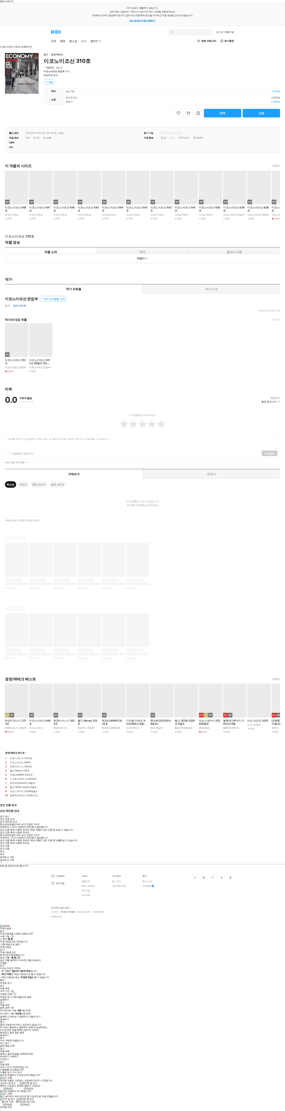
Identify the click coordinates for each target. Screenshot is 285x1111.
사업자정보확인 (98, 912)
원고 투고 (116, 881)
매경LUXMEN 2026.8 (112, 722)
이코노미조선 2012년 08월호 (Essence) (39, 362)
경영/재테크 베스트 (15, 752)
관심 (50, 82)
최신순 (11, 484)
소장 (261, 113)
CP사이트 (86, 890)
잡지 (46, 54)
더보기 (276, 165)
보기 (2, 1043)
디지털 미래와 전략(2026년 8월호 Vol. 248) (136, 722)
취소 (2, 851)
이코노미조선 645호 (88, 209)
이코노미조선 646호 (64, 209)
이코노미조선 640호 (209, 209)
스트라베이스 (133, 727)
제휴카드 (85, 881)
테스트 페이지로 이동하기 (142, 20)
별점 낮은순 (57, 484)
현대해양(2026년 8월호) (160, 722)
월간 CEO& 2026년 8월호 (185, 722)
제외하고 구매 (7, 857)
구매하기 (14, 1056)
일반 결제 (19, 1032)
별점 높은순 (39, 484)
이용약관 (54, 912)
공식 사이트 (19, 305)
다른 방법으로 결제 (10, 944)
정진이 (275, 727)
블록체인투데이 (231, 727)
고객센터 (60, 876)
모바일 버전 (6, 1107)
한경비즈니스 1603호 (63, 722)
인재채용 (146, 886)
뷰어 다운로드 (88, 886)
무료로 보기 (6, 997)
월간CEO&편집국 (183, 727)
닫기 (7, 1043)
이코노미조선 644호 (112, 209)
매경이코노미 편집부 (15, 727)
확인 (2, 980)
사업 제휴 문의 (119, 886)
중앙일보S (204, 727)
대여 (223, 113)
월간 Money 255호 (87, 722)
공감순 (23, 484)
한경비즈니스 (60, 727)
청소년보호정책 (83, 912)
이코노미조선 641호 (185, 209)
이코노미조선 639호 (233, 209)
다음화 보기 (6, 1072)
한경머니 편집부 (86, 727)
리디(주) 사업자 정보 (60, 908)
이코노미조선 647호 (39, 209)
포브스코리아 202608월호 (209, 722)
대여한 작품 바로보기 (30, 960)
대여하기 (4, 1056)
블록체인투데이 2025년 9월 (233, 722)
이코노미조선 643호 (136, 209)
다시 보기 (17, 1072)
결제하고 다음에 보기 (29, 1016)
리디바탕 (85, 895)
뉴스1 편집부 (254, 724)
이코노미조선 (12, 214)
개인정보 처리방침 (67, 912)
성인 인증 (5, 845)
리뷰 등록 (269, 453)
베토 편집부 (156, 727)
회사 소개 (147, 881)
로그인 (225, 32)
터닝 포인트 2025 (257, 720)
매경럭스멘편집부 (111, 727)
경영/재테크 (57, 54)
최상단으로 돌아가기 (18, 865)
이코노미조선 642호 (161, 209)
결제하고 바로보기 (9, 1016)
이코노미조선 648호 (15, 209)
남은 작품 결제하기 (9, 960)
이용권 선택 (6, 994)
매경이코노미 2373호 (15, 722)
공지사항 (60, 883)
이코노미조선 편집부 (54, 71)
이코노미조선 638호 (258, 209)
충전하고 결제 (7, 1032)
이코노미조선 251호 (15, 362)
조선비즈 (48, 75)
